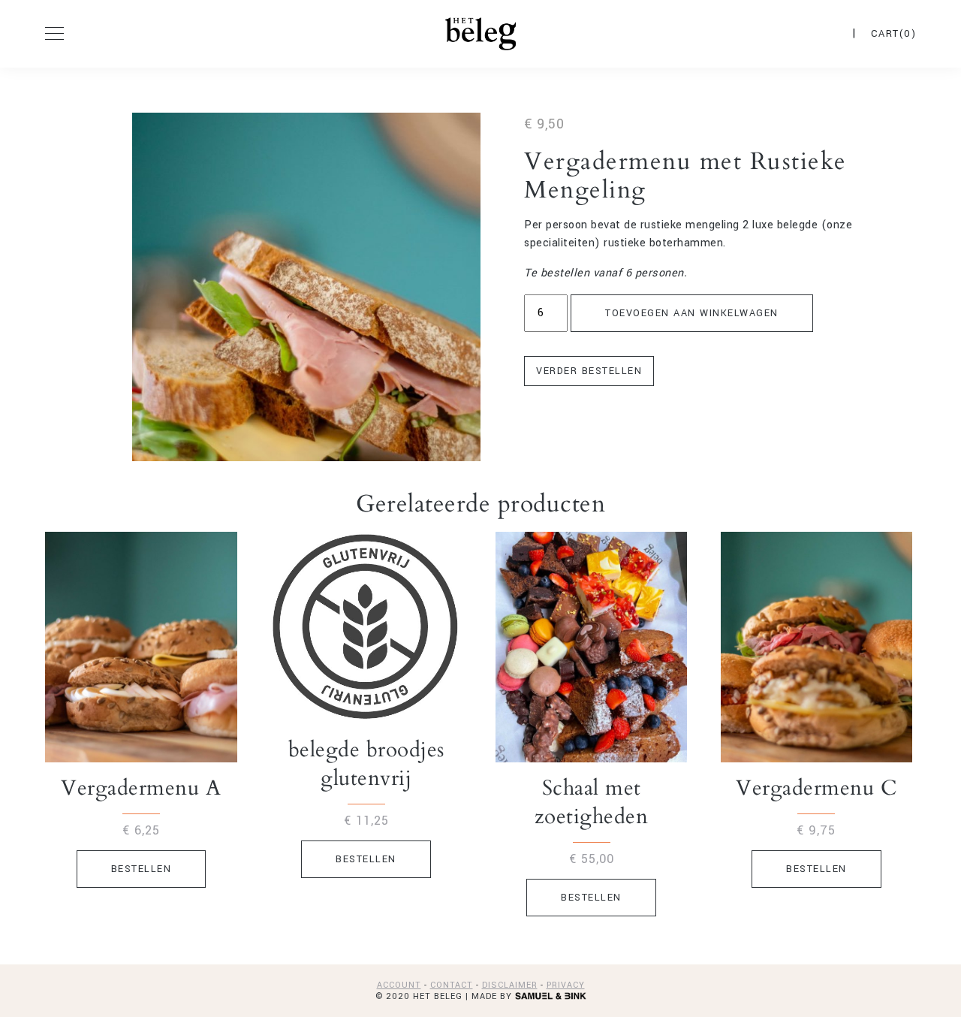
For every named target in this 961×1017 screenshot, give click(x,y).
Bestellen (141, 869)
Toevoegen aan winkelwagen (692, 313)
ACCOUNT (399, 985)
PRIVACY (566, 985)
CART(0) (894, 34)
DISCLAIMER (510, 985)
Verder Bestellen (589, 371)
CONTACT (451, 985)
